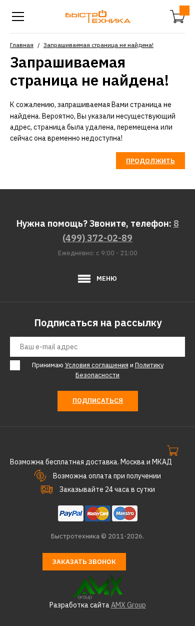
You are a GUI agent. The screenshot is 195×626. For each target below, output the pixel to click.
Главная (22, 45)
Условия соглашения (96, 365)
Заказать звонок (84, 561)
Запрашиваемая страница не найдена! (99, 45)
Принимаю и (98, 370)
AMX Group (128, 604)
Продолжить (150, 161)
